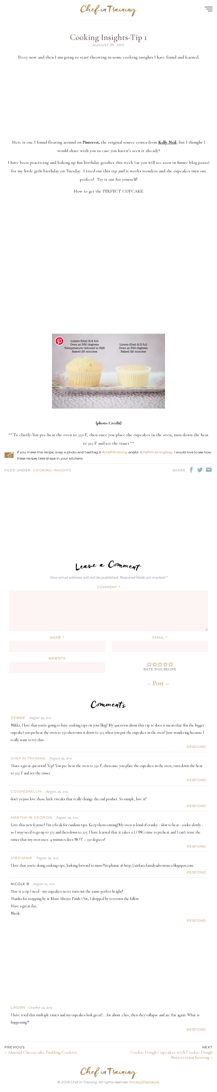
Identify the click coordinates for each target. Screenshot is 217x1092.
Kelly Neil (167, 142)
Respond (196, 747)
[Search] (202, 25)
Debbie (18, 718)
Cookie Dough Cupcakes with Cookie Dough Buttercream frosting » (171, 1052)
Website (57, 658)
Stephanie (21, 858)
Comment (108, 587)
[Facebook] (192, 469)
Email (160, 637)
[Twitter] (200, 469)
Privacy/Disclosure (144, 1082)
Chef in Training (28, 758)
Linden (18, 1007)
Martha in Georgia (31, 817)
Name (57, 637)
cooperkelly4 (26, 791)
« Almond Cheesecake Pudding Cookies (41, 1050)
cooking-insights (52, 470)
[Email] (208, 469)
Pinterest (91, 142)
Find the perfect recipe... (36, 25)
